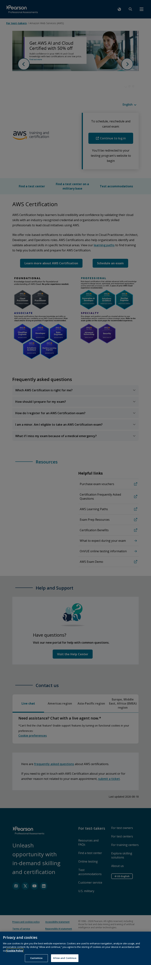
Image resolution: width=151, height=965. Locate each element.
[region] (75, 948)
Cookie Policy (15, 950)
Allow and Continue (64, 958)
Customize (36, 958)
